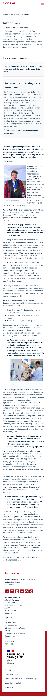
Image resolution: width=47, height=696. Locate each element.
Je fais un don (10, 610)
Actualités (15, 14)
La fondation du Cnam (13, 605)
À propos (8, 617)
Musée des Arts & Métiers (14, 633)
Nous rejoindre (10, 623)
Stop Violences (10, 641)
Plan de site (9, 644)
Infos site (8, 670)
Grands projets (10, 613)
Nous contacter (10, 625)
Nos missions (9, 603)
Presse (7, 620)
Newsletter (8, 687)
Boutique (8, 631)
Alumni (7, 608)
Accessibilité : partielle (13, 683)
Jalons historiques (11, 600)
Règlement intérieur (12, 674)
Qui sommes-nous (12, 597)
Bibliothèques (10, 636)
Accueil (5, 14)
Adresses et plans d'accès (14, 628)
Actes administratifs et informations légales (21, 679)
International (9, 639)
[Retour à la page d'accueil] (8, 3)
